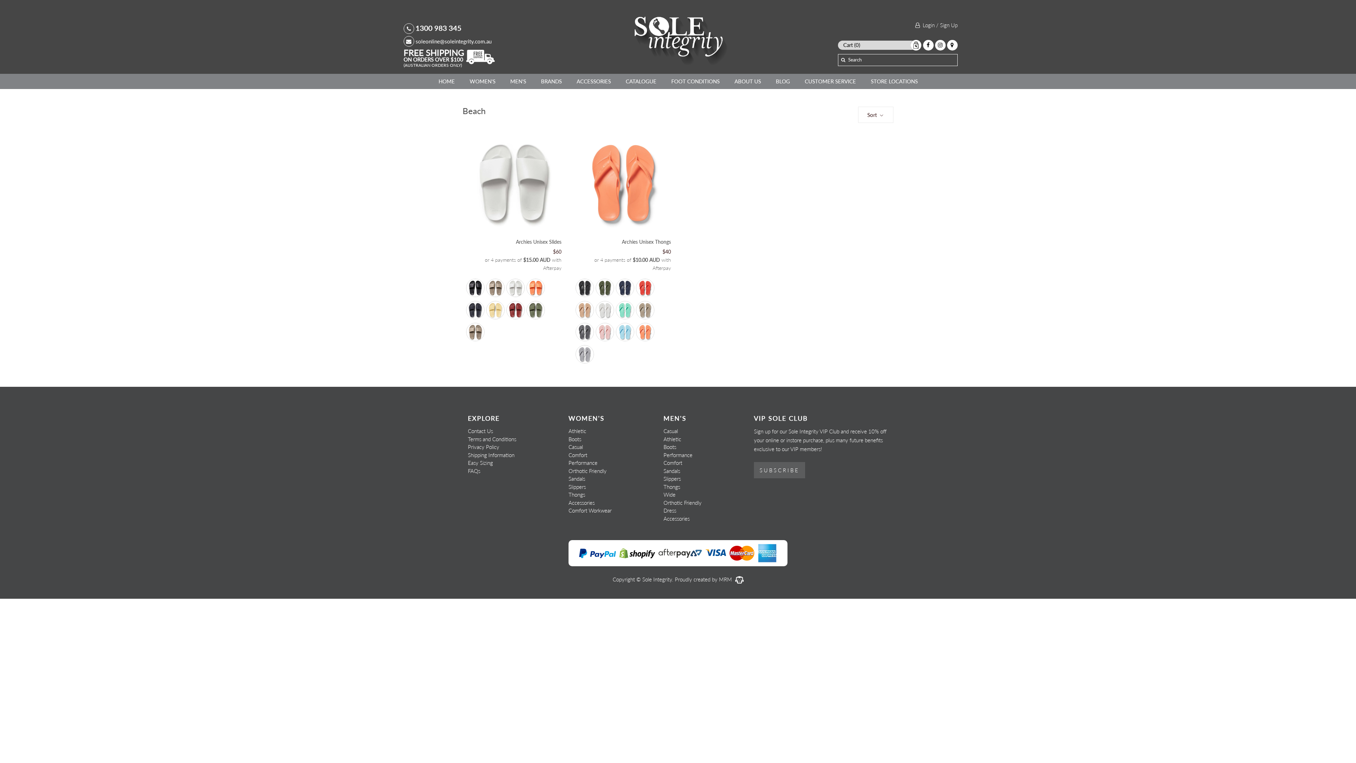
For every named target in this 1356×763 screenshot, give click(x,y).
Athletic (577, 431)
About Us (747, 81)
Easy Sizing (480, 463)
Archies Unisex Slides (538, 242)
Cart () (851, 45)
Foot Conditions (695, 81)
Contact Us (480, 431)
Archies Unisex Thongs (646, 242)
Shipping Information (491, 455)
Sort (872, 115)
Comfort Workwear (590, 510)
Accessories (594, 81)
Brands (551, 81)
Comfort (578, 455)
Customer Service (830, 81)
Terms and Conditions (492, 439)
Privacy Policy (483, 447)
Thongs (577, 494)
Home (447, 81)
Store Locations (894, 81)
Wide (670, 494)
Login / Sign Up (939, 25)
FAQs (474, 471)
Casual (576, 447)
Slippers (577, 487)
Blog (783, 81)
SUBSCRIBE (779, 470)
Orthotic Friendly (588, 471)
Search (855, 60)
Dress (670, 510)
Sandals (577, 478)
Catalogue (641, 81)
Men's (518, 81)
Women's (482, 81)
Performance (583, 463)
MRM (726, 579)
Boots (575, 439)
